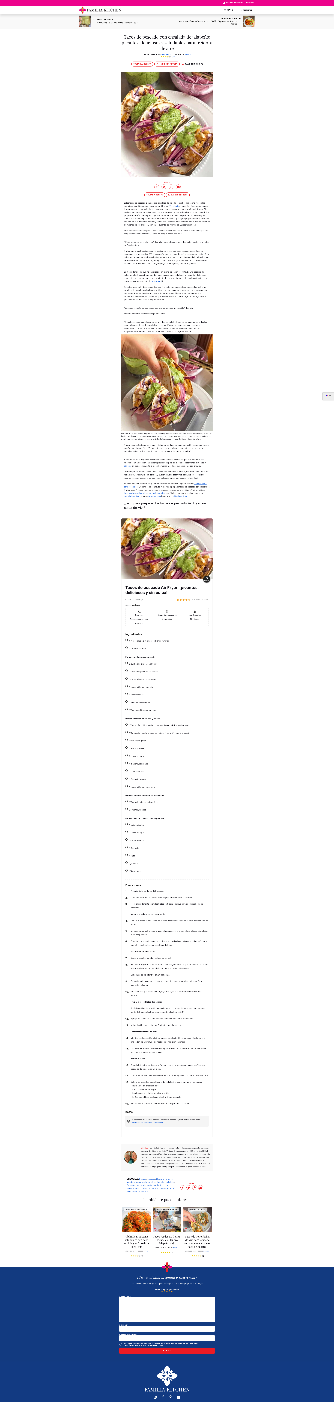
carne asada (156, 281)
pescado (151, 1178)
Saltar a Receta (142, 64)
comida (139, 1185)
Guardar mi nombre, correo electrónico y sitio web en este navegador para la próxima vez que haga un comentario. (161, 1344)
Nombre (123, 1325)
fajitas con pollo (150, 493)
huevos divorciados (133, 493)
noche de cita (148, 1182)
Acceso (250, 3)
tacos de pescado (140, 1191)
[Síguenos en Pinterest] (170, 1397)
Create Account (234, 3)
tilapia (159, 1178)
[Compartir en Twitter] (164, 186)
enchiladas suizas (179, 496)
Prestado (131, 1185)
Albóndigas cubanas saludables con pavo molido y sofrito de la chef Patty (136, 1241)
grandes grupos (134, 1182)
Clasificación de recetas (167, 1289)
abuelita (127, 465)
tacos (129, 1191)
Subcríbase (246, 10)
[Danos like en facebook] (163, 1397)
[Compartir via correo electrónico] (178, 186)
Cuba (146, 1251)
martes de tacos (166, 1188)
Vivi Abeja (167, 54)
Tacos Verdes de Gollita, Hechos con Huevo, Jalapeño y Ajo (167, 1240)
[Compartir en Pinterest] (171, 186)
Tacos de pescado (150, 1188)
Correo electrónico (129, 1334)
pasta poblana (154, 496)
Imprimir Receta (168, 64)
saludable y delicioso (164, 1182)
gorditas (161, 493)
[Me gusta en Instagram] (155, 1397)
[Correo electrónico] (178, 1397)
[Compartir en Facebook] (156, 186)
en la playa (167, 1178)
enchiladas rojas (131, 496)
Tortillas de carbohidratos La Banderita (147, 1122)
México (188, 54)
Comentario (125, 1296)
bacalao (142, 1178)
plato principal (149, 1185)
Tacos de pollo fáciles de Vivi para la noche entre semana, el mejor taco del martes (197, 1241)
